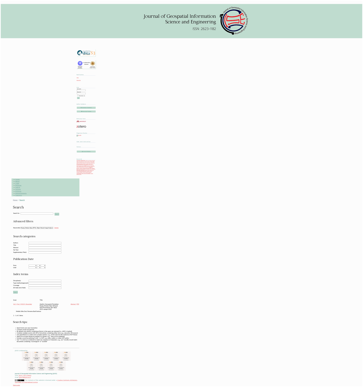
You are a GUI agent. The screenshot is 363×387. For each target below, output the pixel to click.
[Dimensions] (36, 360)
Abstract (15, 247)
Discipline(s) (17, 280)
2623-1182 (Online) (25, 375)
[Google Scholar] (27, 360)
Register (18, 185)
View (78, 77)
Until (14, 267)
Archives (18, 191)
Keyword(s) (16, 228)
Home (17, 179)
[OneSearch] (51, 370)
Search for (16, 213)
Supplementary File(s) (19, 252)
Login (17, 183)
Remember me (82, 95)
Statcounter (16, 385)
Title (14, 245)
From (14, 265)
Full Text (15, 250)
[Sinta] (32, 370)
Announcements (21, 193)
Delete (56, 228)
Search (17, 187)
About (17, 181)
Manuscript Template (86, 111)
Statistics (18, 195)
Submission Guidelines (86, 107)
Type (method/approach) (20, 283)
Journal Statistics (87, 151)
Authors (15, 243)
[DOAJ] (66, 360)
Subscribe (79, 80)
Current (18, 189)
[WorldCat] (41, 370)
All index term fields (19, 288)
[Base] (61, 370)
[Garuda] (56, 360)
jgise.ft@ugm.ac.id (25, 377)
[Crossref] (46, 360)
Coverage (16, 285)
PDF (77, 304)
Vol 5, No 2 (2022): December (22, 304)
